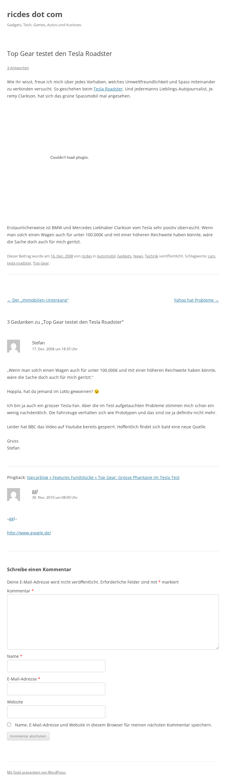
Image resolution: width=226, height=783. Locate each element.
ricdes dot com (35, 14)
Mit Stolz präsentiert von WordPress (36, 772)
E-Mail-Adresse (23, 679)
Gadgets (124, 256)
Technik (151, 256)
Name (14, 656)
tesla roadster (19, 263)
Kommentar (20, 591)
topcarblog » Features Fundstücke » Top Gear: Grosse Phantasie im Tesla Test (103, 477)
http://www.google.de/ (29, 533)
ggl (35, 491)
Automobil (106, 256)
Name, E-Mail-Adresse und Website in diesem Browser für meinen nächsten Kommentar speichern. (113, 725)
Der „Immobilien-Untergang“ (38, 300)
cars (211, 256)
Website (15, 702)
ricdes (87, 256)
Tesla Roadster (108, 89)
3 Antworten (18, 67)
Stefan (38, 343)
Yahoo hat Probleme (196, 300)
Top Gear (41, 263)
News (138, 256)
